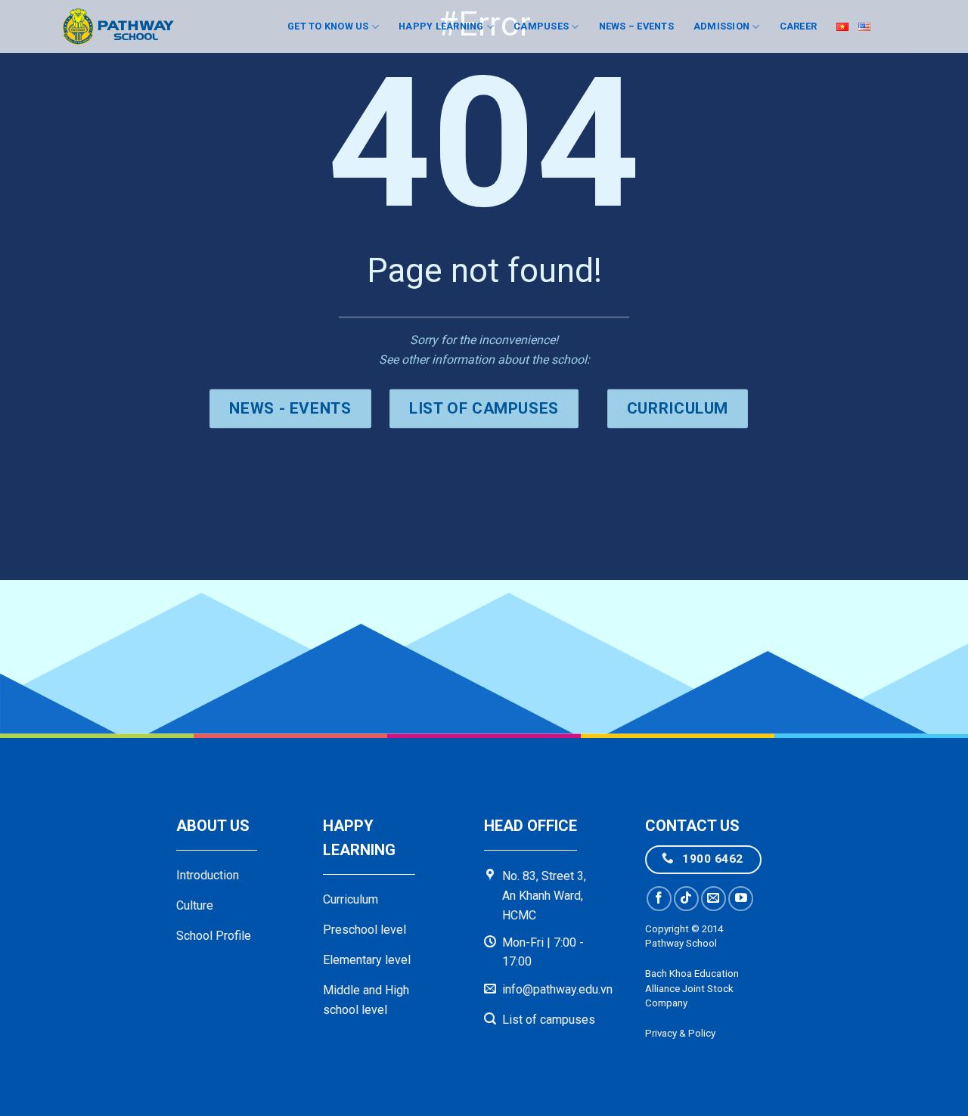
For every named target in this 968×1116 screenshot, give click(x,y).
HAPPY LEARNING (441, 26)
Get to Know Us (328, 26)
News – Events (636, 26)
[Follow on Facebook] (659, 898)
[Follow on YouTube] (740, 898)
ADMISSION (721, 26)
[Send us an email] (713, 898)
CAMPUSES (541, 26)
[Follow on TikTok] (686, 898)
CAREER (799, 26)
